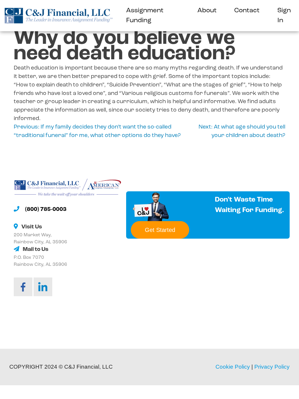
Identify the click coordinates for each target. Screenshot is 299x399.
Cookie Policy (232, 367)
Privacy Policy (272, 367)
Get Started (160, 230)
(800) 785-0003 (46, 209)
